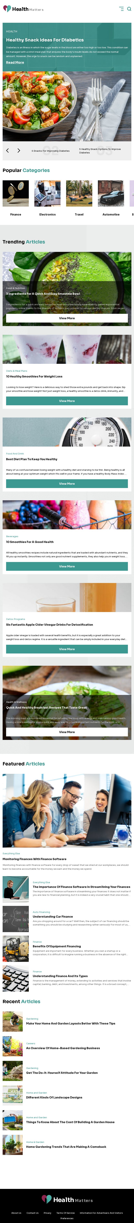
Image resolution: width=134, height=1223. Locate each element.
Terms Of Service (66, 1213)
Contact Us (33, 1213)
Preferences (67, 1218)
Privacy (47, 1213)
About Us (16, 1213)
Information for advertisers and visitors (101, 1213)
